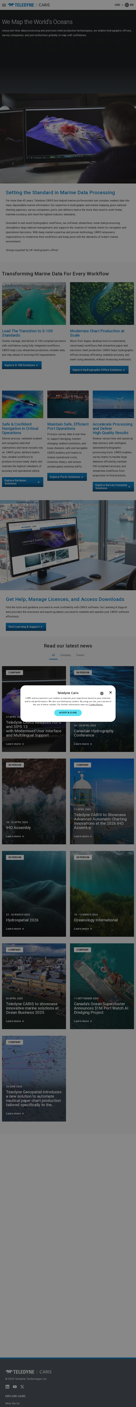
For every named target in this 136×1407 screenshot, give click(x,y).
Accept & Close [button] (68, 712)
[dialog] (68, 703)
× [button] (110, 692)
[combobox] (101, 693)
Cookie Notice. (96, 704)
